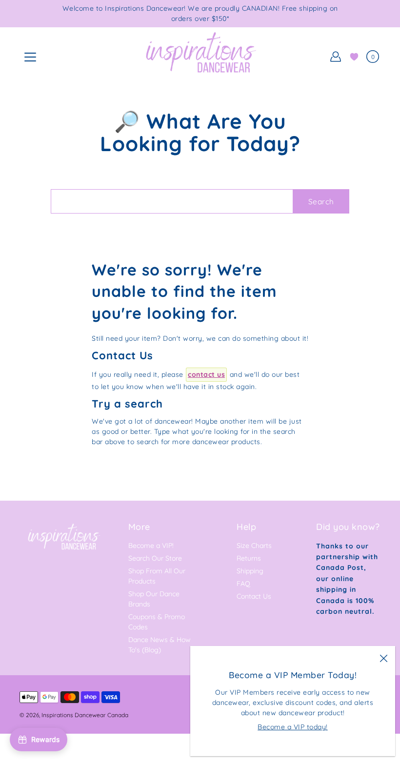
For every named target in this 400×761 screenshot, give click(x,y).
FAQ (243, 583)
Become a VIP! (151, 545)
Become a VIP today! (293, 726)
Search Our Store (155, 558)
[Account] (335, 56)
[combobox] (172, 201)
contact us (206, 374)
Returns (249, 558)
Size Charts (254, 545)
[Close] (383, 657)
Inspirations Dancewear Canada (84, 715)
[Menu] (30, 57)
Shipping (250, 570)
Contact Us (254, 596)
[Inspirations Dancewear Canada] (200, 56)
